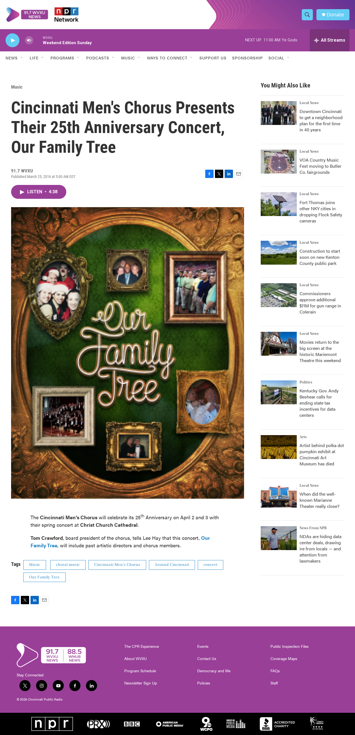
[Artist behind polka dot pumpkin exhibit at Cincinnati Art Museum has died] (279, 447)
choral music (68, 565)
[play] (12, 40)
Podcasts (97, 58)
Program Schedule (140, 671)
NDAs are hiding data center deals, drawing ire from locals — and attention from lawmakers (320, 548)
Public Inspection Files (289, 646)
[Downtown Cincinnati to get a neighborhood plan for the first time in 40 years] (279, 113)
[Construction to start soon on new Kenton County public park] (279, 253)
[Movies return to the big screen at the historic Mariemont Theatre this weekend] (279, 344)
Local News (309, 103)
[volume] (29, 40)
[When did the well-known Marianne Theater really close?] (279, 496)
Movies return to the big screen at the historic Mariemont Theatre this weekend (320, 351)
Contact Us (206, 658)
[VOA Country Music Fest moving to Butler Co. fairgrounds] (279, 162)
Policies (203, 683)
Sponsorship (247, 58)
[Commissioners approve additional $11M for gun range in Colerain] (279, 295)
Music (16, 87)
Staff (274, 683)
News (12, 58)
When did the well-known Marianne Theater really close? (319, 500)
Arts (303, 437)
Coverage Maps (283, 658)
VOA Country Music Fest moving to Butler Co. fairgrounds (320, 166)
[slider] (38, 40)
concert (210, 565)
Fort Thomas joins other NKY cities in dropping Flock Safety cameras (321, 211)
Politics (306, 382)
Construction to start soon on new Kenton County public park (320, 257)
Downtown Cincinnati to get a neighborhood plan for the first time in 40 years (321, 120)
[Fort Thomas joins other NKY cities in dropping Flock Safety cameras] (279, 204)
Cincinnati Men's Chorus (117, 565)
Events (203, 646)
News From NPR (313, 528)
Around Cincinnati (172, 565)
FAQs (275, 671)
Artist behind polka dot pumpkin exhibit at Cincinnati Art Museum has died (322, 454)
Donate (335, 14)
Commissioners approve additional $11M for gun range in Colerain (320, 302)
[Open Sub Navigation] (22, 58)
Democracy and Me (213, 671)
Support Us (213, 58)
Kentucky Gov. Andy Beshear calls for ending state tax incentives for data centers (319, 402)
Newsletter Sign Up (140, 683)
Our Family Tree (44, 577)
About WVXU (135, 658)
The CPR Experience (141, 646)
